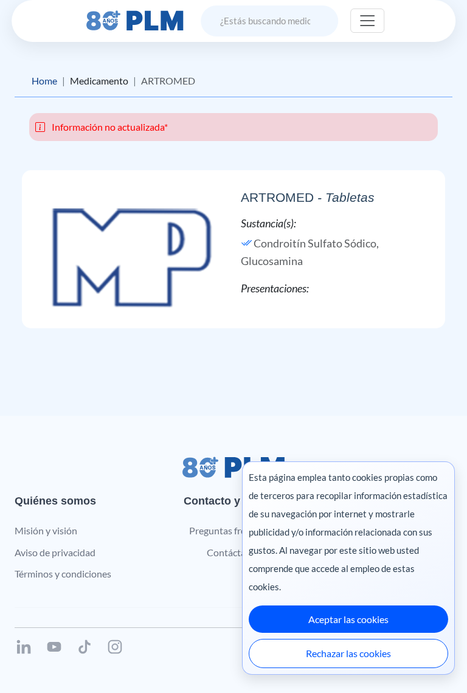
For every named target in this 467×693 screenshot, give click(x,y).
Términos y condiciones (63, 573)
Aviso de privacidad (55, 552)
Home (44, 80)
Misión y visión (46, 530)
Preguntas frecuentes (233, 530)
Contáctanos (234, 552)
